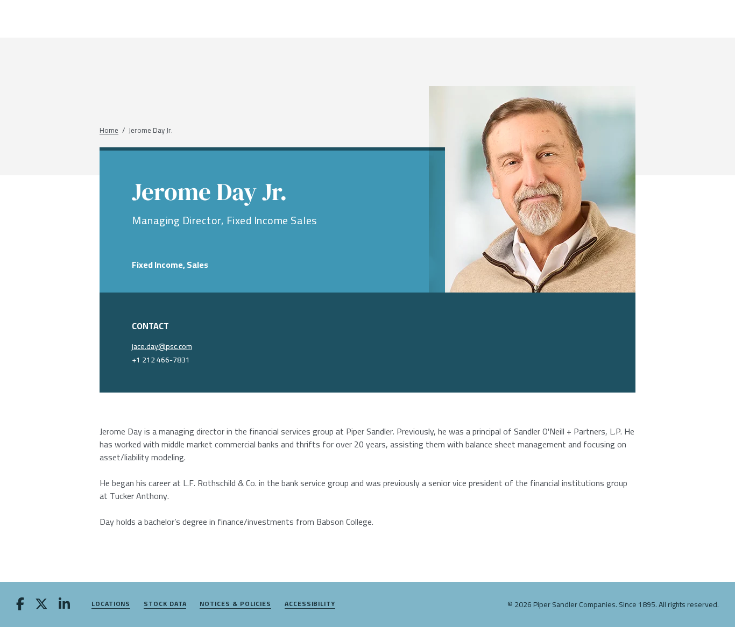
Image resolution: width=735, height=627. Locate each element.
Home (109, 130)
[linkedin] (64, 605)
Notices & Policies (235, 604)
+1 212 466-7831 (161, 360)
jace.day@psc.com (162, 346)
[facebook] (20, 605)
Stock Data (165, 604)
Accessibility (310, 604)
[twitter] (41, 605)
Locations (110, 604)
